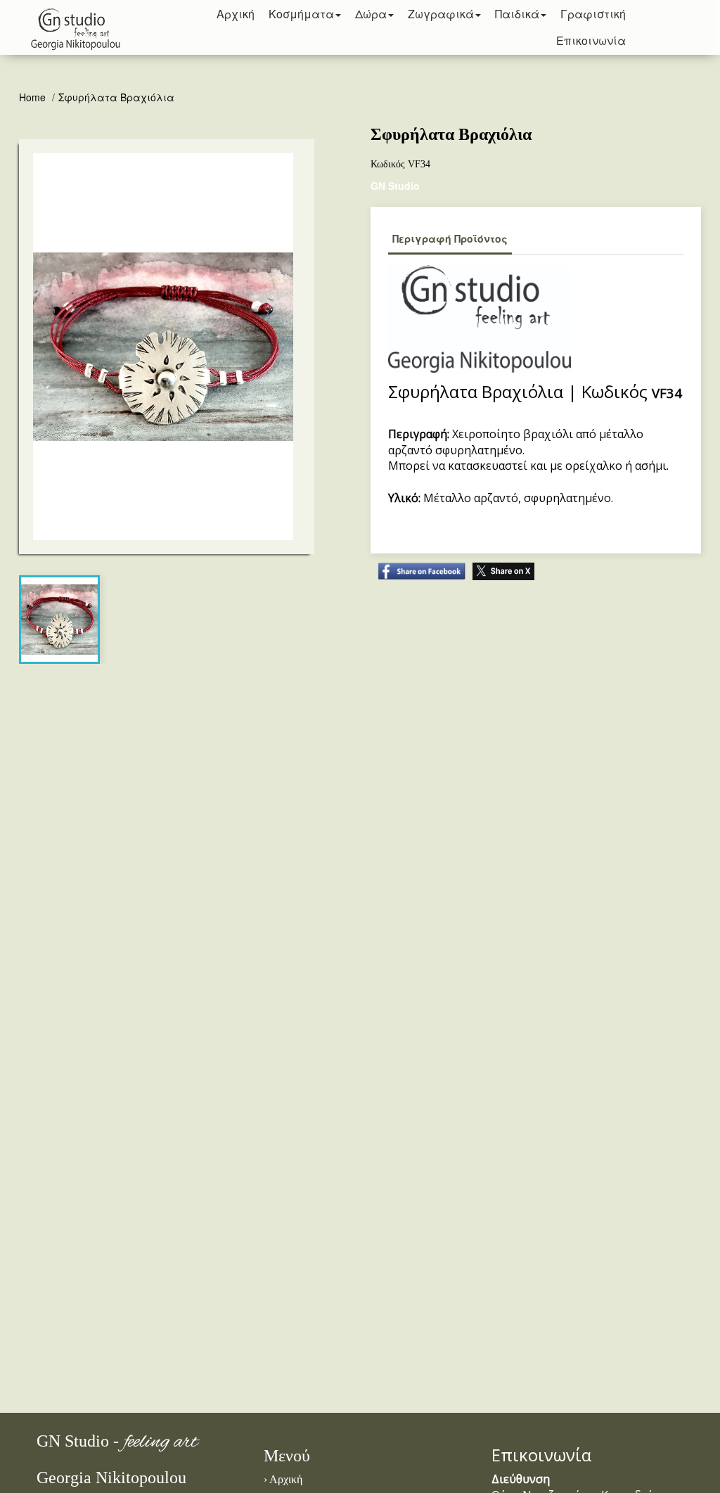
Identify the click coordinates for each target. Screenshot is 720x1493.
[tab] (59, 619)
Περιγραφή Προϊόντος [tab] (450, 238)
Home (34, 97)
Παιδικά (517, 14)
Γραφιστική (593, 14)
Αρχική (285, 1479)
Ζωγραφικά (441, 14)
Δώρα (371, 14)
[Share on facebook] (418, 564)
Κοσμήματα (301, 14)
